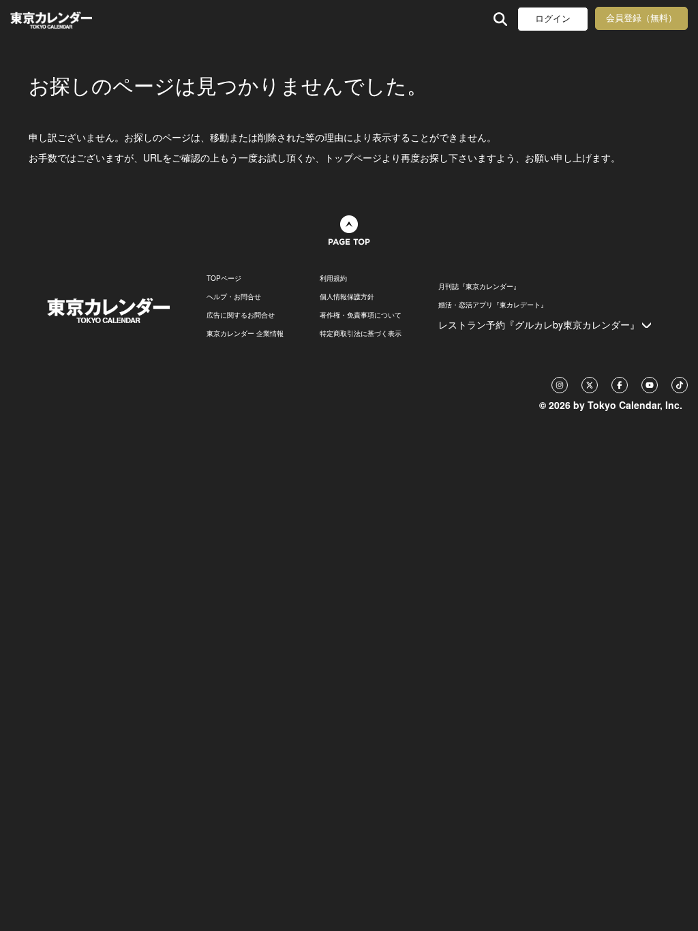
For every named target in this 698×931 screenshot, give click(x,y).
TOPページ (224, 278)
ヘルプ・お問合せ (234, 296)
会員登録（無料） (641, 18)
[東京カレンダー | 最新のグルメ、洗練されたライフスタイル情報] (70, 19)
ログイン (553, 19)
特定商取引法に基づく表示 (360, 333)
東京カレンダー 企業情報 (245, 333)
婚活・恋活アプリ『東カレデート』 (492, 304)
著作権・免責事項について (360, 314)
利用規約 (333, 278)
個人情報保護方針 (347, 296)
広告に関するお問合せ (241, 314)
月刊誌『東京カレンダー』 (479, 286)
